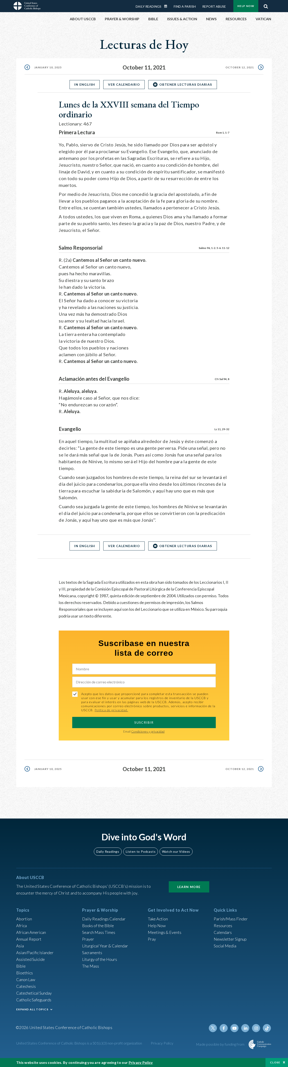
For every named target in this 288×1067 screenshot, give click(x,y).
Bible (21, 966)
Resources (223, 925)
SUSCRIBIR (144, 722)
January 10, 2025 (48, 67)
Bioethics (24, 972)
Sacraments (92, 952)
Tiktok (267, 1028)
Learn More (189, 887)
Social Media (225, 945)
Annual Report (28, 939)
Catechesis (26, 986)
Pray (152, 939)
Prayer (88, 939)
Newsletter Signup (230, 939)
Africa (21, 925)
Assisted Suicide (30, 959)
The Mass (90, 966)
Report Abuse (214, 6)
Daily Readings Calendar (167, 6)
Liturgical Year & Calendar (105, 945)
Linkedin (245, 1028)
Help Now (245, 6)
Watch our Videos (176, 851)
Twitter (213, 1028)
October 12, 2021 (239, 67)
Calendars (223, 932)
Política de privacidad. (111, 710)
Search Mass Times (98, 932)
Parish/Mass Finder (231, 918)
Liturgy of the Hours (99, 959)
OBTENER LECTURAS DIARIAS (185, 84)
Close (275, 1062)
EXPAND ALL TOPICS (32, 1009)
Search (265, 5)
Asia (20, 945)
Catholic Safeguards (33, 999)
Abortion (24, 918)
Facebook (224, 1028)
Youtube (234, 1028)
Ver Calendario (124, 84)
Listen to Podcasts (140, 851)
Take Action (158, 918)
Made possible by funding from (220, 1044)
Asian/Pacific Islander (35, 952)
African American (31, 932)
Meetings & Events (164, 932)
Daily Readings (148, 6)
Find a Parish (185, 6)
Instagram (256, 1028)
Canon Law (25, 979)
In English (84, 84)
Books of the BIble (98, 925)
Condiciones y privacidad (147, 731)
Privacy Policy (162, 1043)
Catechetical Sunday (34, 993)
